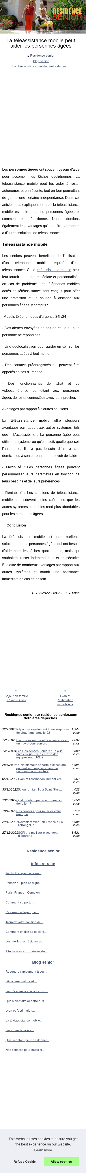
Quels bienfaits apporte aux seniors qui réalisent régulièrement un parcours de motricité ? (41, 768)
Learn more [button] (43, 1150)
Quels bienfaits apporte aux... (26, 1001)
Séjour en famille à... (20, 1030)
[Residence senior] (43, 16)
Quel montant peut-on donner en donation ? (39, 802)
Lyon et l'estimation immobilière (65, 700)
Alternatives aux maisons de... (26, 951)
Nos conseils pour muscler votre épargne (38, 812)
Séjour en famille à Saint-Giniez (16, 698)
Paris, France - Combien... (24, 892)
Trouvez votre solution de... (24, 922)
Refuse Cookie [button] (25, 1161)
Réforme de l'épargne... (22, 912)
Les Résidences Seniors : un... (27, 991)
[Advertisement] (43, 114)
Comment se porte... (20, 902)
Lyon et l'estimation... (20, 1010)
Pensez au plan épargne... (24, 883)
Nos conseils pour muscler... (25, 1049)
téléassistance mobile (54, 270)
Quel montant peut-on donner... (27, 1040)
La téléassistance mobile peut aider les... (40, 66)
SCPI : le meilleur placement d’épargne (38, 834)
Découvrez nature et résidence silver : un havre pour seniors (42, 742)
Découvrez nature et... (21, 981)
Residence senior (42, 55)
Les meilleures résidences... (25, 941)
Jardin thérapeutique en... (23, 873)
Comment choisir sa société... (26, 931)
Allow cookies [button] (61, 1161)
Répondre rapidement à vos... (26, 971)
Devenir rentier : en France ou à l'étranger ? (40, 823)
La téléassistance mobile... (24, 1020)
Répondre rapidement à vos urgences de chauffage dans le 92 (42, 731)
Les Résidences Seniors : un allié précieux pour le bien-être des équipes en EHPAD (39, 754)
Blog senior (41, 61)
